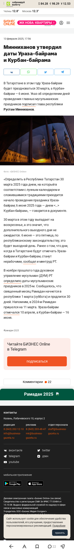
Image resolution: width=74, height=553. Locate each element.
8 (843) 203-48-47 (36, 429)
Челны (7, 11)
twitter (45, 450)
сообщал (29, 261)
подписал (29, 104)
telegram (14, 456)
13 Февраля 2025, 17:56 (17, 38)
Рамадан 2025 (11, 330)
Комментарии (37, 382)
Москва (26, 11)
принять (60, 532)
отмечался (12, 312)
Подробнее (58, 525)
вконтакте (15, 450)
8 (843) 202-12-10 (14, 429)
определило (12, 281)
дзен (44, 456)
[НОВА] (35, 22)
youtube (13, 462)
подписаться (37, 361)
